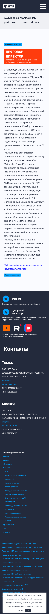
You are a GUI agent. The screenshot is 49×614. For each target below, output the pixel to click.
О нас (4, 528)
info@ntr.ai (6, 380)
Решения (6, 468)
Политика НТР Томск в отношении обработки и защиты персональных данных (22, 568)
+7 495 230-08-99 (9, 426)
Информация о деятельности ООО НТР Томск (22, 547)
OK (28, 610)
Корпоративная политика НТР (15, 585)
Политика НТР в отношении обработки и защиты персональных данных (23, 553)
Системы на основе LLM (15, 498)
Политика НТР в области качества (16, 574)
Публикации (7, 464)
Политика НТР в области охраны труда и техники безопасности (23, 579)
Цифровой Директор (13, 44)
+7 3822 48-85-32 (9, 384)
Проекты (5, 456)
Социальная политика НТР (13, 589)
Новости (5, 460)
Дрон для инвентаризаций (16, 490)
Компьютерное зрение (14, 494)
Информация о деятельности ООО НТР (19, 543)
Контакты (6, 532)
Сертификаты (8, 524)
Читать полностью (12, 275)
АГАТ (7, 471)
